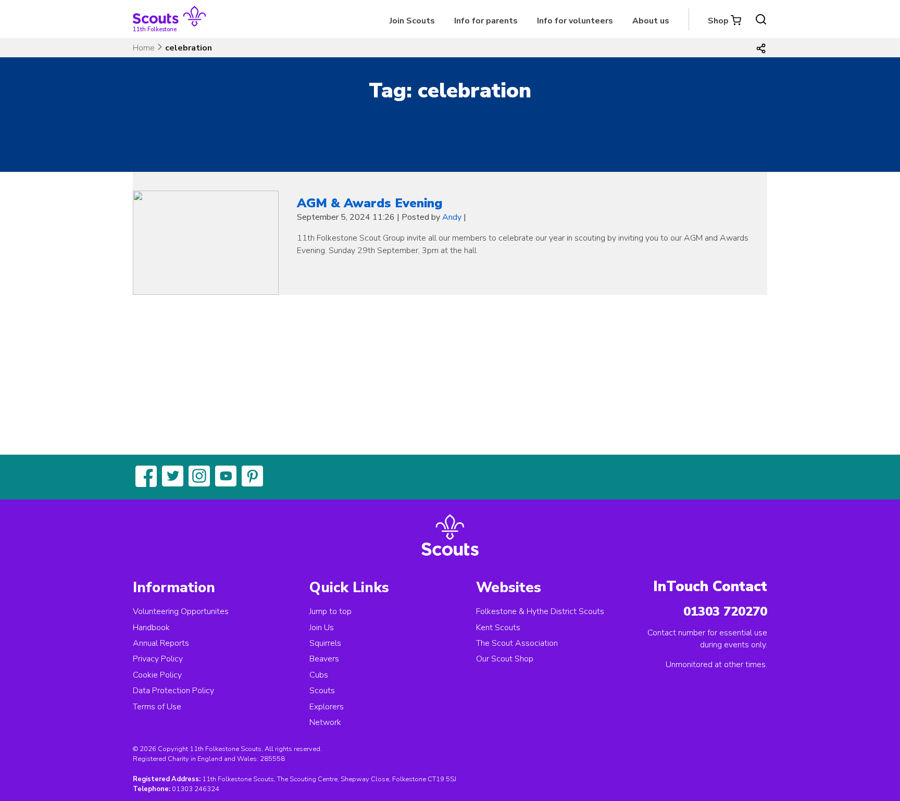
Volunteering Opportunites (181, 611)
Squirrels (325, 643)
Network (325, 722)
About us (650, 21)
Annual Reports (161, 643)
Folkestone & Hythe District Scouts (540, 611)
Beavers (324, 659)
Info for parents (486, 21)
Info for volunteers (575, 21)
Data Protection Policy (173, 690)
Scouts (322, 690)
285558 (272, 759)
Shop (718, 21)
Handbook (151, 627)
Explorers (326, 706)
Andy (451, 217)
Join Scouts (412, 21)
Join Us (321, 627)
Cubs (318, 675)
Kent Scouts (498, 627)
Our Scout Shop (504, 659)
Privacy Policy (158, 659)
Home (144, 48)
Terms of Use (157, 706)
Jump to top (330, 611)
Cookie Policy (157, 675)
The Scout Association (517, 643)
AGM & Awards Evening (370, 203)
